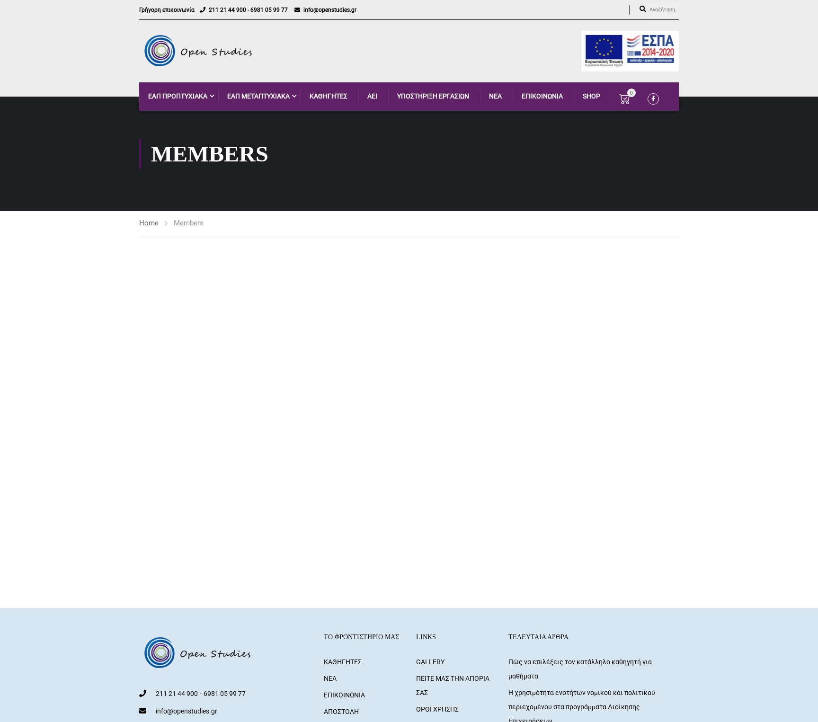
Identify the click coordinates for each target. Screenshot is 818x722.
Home (149, 223)
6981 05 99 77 (269, 10)
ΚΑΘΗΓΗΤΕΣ (328, 96)
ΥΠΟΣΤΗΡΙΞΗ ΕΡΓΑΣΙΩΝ (433, 96)
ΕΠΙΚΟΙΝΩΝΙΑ (542, 96)
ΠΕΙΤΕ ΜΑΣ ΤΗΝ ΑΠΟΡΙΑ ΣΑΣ (452, 685)
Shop (591, 96)
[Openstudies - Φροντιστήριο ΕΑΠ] (199, 51)
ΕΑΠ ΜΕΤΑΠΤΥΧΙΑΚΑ (258, 96)
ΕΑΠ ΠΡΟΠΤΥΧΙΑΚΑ (177, 96)
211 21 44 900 (227, 10)
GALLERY (430, 662)
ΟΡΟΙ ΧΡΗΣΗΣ (437, 709)
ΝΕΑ (495, 96)
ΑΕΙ (372, 96)
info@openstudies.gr (329, 10)
